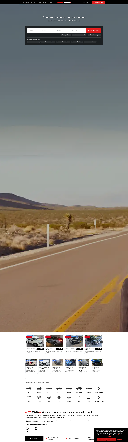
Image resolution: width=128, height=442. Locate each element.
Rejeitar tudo (111, 439)
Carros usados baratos (33, 41)
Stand (39, 2)
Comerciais (33, 2)
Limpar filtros (67, 35)
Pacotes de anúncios (74, 438)
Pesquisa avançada (94, 35)
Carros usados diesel (77, 41)
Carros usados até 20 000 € (63, 41)
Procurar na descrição (80, 35)
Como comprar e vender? (53, 438)
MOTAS (27, 2)
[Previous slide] (27, 342)
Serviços (45, 2)
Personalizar (120, 439)
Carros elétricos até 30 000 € (48, 41)
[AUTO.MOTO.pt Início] (64, 2)
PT (107, 2)
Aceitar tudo (101, 439)
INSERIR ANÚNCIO (98, 2)
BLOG (51, 2)
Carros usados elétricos (90, 41)
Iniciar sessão (86, 2)
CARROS (22, 2)
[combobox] (35, 31)
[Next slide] (101, 342)
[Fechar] (125, 430)
